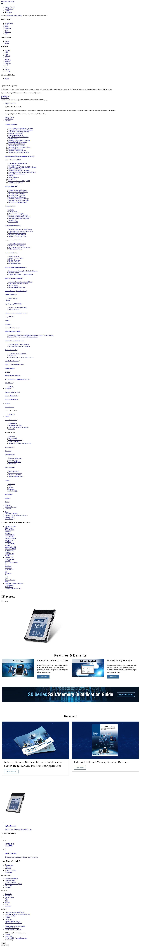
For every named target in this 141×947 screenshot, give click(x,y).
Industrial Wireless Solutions (17, 150)
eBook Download (11, 771)
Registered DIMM (10, 538)
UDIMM (7, 533)
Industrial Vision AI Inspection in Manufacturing (23, 337)
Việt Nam (7, 71)
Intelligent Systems (10, 206)
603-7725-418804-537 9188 (10, 871)
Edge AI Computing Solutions (17, 307)
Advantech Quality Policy (12, 399)
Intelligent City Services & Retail (13, 278)
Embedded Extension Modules (14, 583)
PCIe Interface (9, 519)
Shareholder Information (15, 476)
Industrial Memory (10, 526)
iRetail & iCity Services (11, 350)
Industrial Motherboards (15, 149)
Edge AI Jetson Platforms (16, 245)
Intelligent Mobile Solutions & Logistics (15, 267)
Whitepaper (8, 895)
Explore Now (43, 676)
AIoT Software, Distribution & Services (20, 128)
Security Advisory (10, 447)
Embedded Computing (11, 124)
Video (6, 899)
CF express (8, 573)
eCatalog (7, 902)
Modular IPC (12, 220)
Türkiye (7, 69)
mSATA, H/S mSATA (11, 562)
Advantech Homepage (7, 1)
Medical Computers (14, 260)
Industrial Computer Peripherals (18, 215)
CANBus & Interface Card (13, 588)
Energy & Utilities (9, 316)
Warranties (11, 429)
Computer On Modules (15, 133)
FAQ (6, 904)
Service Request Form (15, 425)
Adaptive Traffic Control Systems (18, 344)
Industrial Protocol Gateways (17, 197)
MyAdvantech (9, 9)
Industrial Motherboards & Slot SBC (19, 216)
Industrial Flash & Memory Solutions (19, 147)
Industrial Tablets (13, 272)
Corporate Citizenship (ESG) (13, 884)
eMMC (7, 581)
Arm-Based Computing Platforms (18, 131)
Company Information (15, 458)
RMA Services (12, 424)
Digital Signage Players (15, 135)
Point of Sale (12, 355)
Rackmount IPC (13, 222)
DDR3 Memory (9, 550)
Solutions (7, 300)
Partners (7, 403)
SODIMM (8, 531)
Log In (13, 7)
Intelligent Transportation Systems (18, 218)
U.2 (6, 575)
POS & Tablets (13, 285)
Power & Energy (13, 177)
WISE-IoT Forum (13, 441)
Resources (11, 436)
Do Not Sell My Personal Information (16, 938)
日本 (6, 58)
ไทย (6, 67)
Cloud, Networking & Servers (13, 225)
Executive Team (13, 460)
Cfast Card (8, 566)
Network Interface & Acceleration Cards (20, 231)
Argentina (8, 28)
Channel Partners (9, 407)
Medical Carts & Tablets (15, 258)
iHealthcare (8, 324)
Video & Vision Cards (15, 249)
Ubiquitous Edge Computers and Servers (20, 357)
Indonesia (7, 56)
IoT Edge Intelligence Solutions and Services (17, 379)
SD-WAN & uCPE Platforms (17, 234)
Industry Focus (9, 897)
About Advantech (9, 454)
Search (7, 10)
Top (4, 943)
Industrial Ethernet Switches (16, 193)
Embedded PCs (13, 138)
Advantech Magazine (14, 462)
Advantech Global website (14, 15)
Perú (6, 33)
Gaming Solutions (9, 368)
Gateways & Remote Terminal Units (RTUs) (21, 172)
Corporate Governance (15, 473)
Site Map (7, 934)
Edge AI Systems (13, 309)
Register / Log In (10, 103)
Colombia (8, 32)
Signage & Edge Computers (16, 287)
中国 (6, 52)
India (6, 54)
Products (7, 120)
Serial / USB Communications (17, 202)
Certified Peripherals (10, 294)
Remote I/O (12, 179)
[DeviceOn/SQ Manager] (88, 676)
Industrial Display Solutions (12, 375)
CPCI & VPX (12, 211)
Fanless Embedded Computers (17, 142)
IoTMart (7, 505)
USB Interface (9, 587)
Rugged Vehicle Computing (12, 361)
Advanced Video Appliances (17, 244)
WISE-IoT (11, 414)
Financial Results (13, 471)
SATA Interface (9, 559)
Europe (7, 41)
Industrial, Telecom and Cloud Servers (20, 229)
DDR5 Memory (9, 530)
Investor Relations (9, 467)
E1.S (6, 576)
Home (6, 512)
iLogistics (7, 372)
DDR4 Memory (9, 540)
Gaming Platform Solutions (16, 144)
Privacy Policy (9, 936)
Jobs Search (8, 885)
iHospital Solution (13, 256)
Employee (7, 498)
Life (9, 485)
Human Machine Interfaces (16, 174)
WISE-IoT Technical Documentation (19, 443)
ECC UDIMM (9, 536)
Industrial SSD (9, 517)
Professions (11, 484)
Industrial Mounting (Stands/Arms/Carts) (16, 291)
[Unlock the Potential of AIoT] (18, 676)
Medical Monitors (13, 262)
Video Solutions (9, 383)
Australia (7, 50)
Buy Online (9, 865)
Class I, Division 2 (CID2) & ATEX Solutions (22, 167)
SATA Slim (8, 568)
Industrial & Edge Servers (12, 327)
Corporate (8, 451)
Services (7, 388)
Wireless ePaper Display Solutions (18, 152)
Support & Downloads (11, 420)
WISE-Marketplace (10, 507)
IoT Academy (12, 438)
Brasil (6, 25)
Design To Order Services (11, 396)
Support (7, 416)
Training (11, 487)
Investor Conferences (14, 474)
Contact (7, 502)
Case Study (8, 894)
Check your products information (18, 427)
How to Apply (12, 491)
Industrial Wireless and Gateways (18, 199)
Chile (6, 30)
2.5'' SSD (7, 561)
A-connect (8, 906)
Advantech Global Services (12, 392)
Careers (7, 480)
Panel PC (11, 175)
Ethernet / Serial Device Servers (18, 192)
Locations (11, 489)
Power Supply (12, 298)
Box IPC (11, 210)
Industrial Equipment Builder (13, 331)
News (6, 901)
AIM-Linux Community (15, 440)
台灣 (6, 65)
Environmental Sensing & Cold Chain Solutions (23, 271)
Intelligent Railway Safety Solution (19, 346)
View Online (79, 767)
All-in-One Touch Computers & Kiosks (20, 282)
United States (9, 23)
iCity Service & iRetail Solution (18, 283)
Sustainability (8, 494)
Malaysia (9, 12)
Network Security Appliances (17, 233)
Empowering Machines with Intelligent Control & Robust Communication (30, 335)
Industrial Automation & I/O (12, 160)
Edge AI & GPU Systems (16, 213)
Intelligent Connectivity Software (18, 200)
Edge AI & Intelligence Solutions (18, 137)
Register (7, 7)
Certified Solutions (14, 165)
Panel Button (5, 98)
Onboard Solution (10, 580)
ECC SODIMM (9, 535)
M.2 (6, 564)
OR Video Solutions (14, 263)
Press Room (12, 463)
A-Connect (8, 508)
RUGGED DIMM (10, 549)
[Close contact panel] (1, 837)
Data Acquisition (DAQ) (15, 169)
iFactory (7, 320)
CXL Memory (9, 528)
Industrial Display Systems (16, 145)
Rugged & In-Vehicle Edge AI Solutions (20, 274)
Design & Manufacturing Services (14, 364)
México (7, 26)
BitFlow (10, 387)
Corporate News (10, 880)
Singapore (8, 63)
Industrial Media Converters (16, 195)
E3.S (6, 578)
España (7, 43)
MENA (7, 79)
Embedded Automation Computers (18, 170)
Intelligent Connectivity (11, 186)
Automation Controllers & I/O (17, 163)
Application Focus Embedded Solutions (20, 130)
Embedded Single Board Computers (19, 140)
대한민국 (8, 60)
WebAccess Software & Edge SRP (19, 181)
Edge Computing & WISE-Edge (13, 304)
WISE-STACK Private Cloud (17, 236)
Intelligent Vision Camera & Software (19, 247)
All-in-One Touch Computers (17, 353)
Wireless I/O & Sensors (15, 182)
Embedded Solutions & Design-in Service (16, 313)
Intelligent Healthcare (10, 253)
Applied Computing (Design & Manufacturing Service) (19, 156)
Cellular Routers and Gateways (17, 190)
